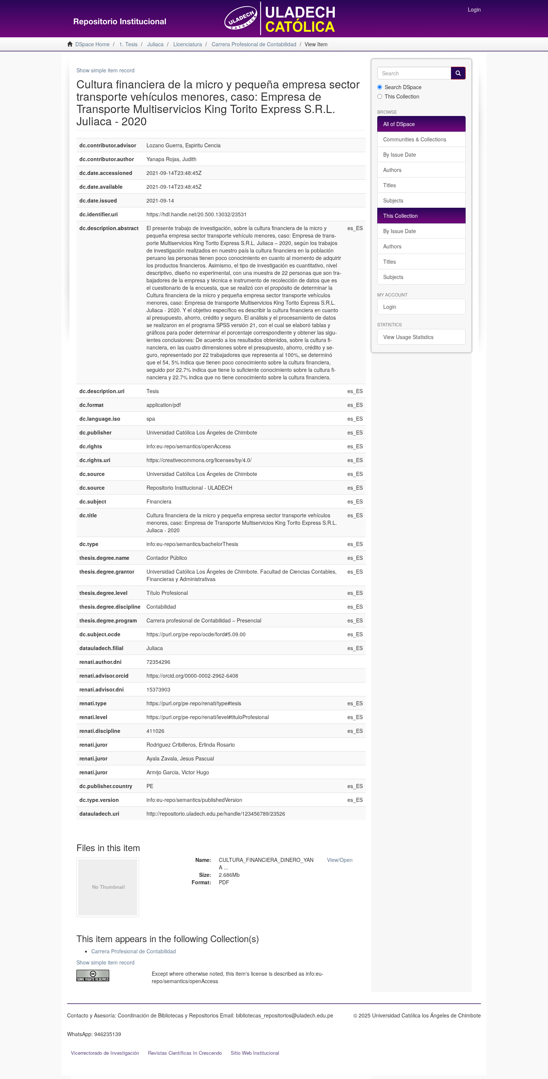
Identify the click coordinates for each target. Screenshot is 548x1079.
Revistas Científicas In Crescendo (185, 1052)
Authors (392, 169)
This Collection (402, 96)
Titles (389, 185)
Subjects (393, 200)
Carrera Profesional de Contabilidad (133, 951)
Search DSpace (403, 87)
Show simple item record (105, 70)
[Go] (458, 73)
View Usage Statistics (408, 337)
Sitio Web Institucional (255, 1052)
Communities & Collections (414, 139)
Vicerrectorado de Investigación (105, 1052)
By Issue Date (399, 154)
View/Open (340, 859)
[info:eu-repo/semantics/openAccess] (108, 975)
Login (389, 306)
